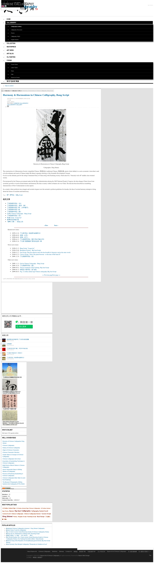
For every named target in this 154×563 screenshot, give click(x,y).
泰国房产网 (82, 551)
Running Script (31, 516)
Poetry (15, 516)
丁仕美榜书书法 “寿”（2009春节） (18, 207)
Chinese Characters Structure (11, 452)
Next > (56, 225)
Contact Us (69, 551)
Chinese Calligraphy (21, 103)
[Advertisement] (27, 297)
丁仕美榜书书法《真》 (14, 212)
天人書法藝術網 (132, 551)
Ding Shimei (7, 516)
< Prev (46, 225)
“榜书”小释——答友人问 (15, 222)
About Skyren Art (32, 551)
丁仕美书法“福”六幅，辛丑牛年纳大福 (17, 348)
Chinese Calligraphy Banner (32, 514)
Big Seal (18, 511)
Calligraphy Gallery (16, 90)
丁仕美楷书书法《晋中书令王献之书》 (32, 239)
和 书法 (12, 195)
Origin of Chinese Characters (11, 450)
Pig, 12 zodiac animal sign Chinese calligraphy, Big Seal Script (38, 272)
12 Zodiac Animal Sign (9, 508)
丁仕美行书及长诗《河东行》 (15, 353)
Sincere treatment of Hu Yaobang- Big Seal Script (34, 268)
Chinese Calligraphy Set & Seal (12, 459)
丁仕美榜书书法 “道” (13, 209)
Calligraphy (7, 90)
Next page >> (56, 275)
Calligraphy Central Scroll (39, 511)
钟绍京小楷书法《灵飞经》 (29, 270)
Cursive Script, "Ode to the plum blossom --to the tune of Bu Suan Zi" (40, 254)
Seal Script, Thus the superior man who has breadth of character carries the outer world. (45, 252)
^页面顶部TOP (91, 551)
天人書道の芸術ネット (144, 551)
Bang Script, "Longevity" (14, 218)
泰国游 (75, 551)
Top (150, 555)
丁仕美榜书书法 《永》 (14, 203)
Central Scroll (6, 514)
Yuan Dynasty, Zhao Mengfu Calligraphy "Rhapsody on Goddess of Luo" (26, 544)
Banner (11, 511)
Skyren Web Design (84, 555)
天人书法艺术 (101, 551)
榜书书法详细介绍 (13, 220)
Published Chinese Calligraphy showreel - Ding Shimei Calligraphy (25, 528)
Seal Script (41, 516)
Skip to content (9, 86)
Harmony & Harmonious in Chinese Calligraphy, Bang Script (36, 95)
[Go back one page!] (2, 91)
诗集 (5, 519)
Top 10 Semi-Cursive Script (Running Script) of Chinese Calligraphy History (27, 532)
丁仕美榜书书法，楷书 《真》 (17, 205)
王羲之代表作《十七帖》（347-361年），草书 (19, 535)
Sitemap (61, 551)
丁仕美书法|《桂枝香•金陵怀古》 (30, 233)
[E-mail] (8, 106)
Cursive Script (46, 514)
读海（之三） (24, 237)
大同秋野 (9, 344)
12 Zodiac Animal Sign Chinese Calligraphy (28, 508)
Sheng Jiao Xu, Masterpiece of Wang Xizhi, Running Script (22, 533)
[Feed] (6, 488)
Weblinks (54, 551)
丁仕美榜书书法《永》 (14, 216)
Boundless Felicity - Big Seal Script (30, 250)
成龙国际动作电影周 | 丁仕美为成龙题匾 (18, 339)
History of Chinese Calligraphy (11, 448)
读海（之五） (24, 235)
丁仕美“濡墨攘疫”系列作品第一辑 (31, 241)
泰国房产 (40, 557)
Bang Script (19, 195)
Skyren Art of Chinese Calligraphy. (50, 555)
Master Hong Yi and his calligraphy (16, 530)
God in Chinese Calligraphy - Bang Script (19, 214)
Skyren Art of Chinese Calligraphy (116, 551)
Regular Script (22, 516)
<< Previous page (47, 275)
